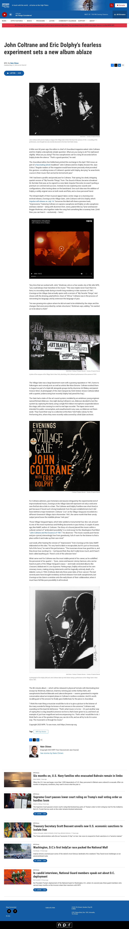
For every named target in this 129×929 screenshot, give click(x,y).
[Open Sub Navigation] (8, 21)
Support (81, 21)
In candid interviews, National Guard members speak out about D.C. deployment (74, 874)
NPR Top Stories (41, 731)
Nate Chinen (14, 63)
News (4, 21)
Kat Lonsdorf (36, 880)
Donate (122, 5)
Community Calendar (67, 21)
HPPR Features (17, 21)
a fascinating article (42, 165)
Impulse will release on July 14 (41, 201)
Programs (40, 21)
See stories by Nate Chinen (51, 753)
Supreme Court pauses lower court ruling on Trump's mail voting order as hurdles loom (77, 798)
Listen (51, 21)
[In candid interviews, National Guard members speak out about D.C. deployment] (17, 876)
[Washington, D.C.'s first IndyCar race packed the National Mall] (17, 851)
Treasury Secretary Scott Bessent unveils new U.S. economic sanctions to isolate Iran (78, 827)
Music (29, 21)
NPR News (36, 773)
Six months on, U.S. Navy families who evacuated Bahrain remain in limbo (78, 775)
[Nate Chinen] (33, 751)
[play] (4, 14)
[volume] (10, 14)
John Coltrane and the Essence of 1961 (45, 533)
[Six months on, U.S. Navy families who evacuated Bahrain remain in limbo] (17, 779)
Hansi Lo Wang (37, 804)
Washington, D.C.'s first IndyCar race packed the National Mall (70, 847)
